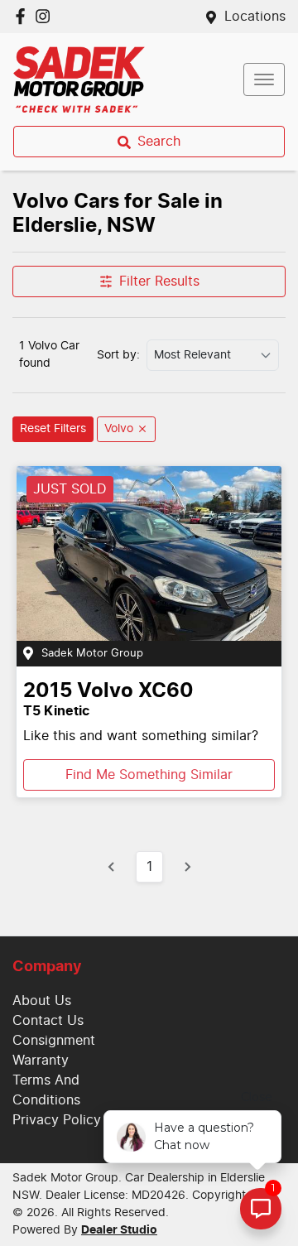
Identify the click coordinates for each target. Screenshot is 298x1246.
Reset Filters (53, 429)
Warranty (40, 1060)
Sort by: (118, 355)
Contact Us (48, 1020)
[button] (264, 79)
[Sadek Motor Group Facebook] (23, 16)
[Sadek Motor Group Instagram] (46, 16)
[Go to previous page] (111, 867)
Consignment (53, 1040)
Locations (255, 16)
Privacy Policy (56, 1120)
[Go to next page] (187, 867)
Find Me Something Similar (149, 775)
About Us (41, 1001)
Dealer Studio (119, 1230)
